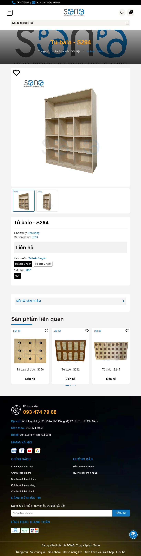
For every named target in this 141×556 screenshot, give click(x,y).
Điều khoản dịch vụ (83, 466)
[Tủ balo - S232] (70, 347)
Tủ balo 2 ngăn (43, 263)
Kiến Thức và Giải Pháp (99, 552)
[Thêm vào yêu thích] (16, 72)
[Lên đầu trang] (133, 525)
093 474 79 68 (40, 412)
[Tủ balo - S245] (111, 347)
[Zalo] (14, 450)
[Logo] (74, 12)
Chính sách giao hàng (23, 485)
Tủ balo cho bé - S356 (30, 369)
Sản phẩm (54, 552)
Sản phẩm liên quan (37, 319)
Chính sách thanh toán (23, 479)
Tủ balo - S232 (71, 369)
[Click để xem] (70, 127)
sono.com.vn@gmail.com (35, 434)
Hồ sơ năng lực (72, 552)
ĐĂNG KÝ (121, 513)
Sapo (96, 545)
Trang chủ (22, 552)
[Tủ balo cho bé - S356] (30, 347)
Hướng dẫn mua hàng (85, 472)
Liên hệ (120, 552)
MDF (17, 275)
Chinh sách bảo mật (22, 466)
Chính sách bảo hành (23, 491)
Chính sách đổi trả (21, 472)
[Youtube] (29, 450)
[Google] (37, 450)
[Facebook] (22, 450)
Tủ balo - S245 (111, 369)
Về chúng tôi (38, 552)
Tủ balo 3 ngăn (23, 263)
